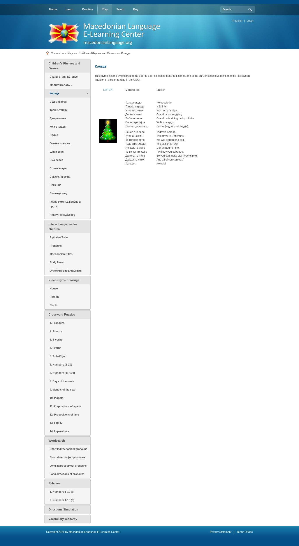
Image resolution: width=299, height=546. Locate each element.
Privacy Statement (220, 532)
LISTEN (108, 89)
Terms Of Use (245, 532)
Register (237, 20)
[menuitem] (53, 9)
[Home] (48, 53)
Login (250, 20)
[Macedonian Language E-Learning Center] (107, 31)
